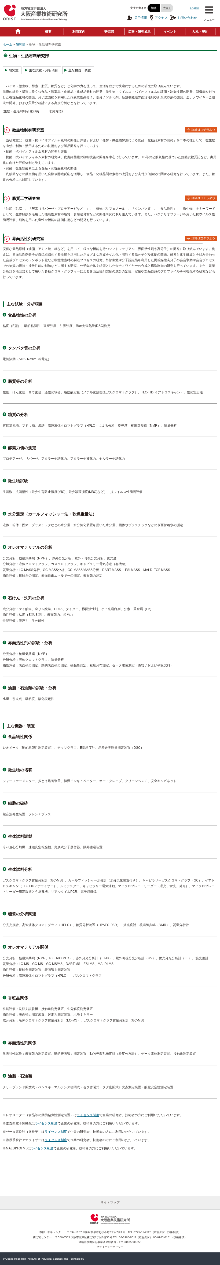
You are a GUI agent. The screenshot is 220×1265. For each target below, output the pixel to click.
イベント (170, 32)
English (194, 7)
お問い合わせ (187, 18)
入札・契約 (200, 32)
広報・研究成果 (139, 32)
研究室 (14, 70)
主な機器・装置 (79, 70)
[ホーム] (17, 31)
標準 (153, 7)
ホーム (7, 44)
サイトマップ (110, 1202)
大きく (167, 7)
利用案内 (78, 32)
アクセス (161, 18)
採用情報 (140, 18)
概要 (48, 32)
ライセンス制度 (88, 1115)
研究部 (109, 32)
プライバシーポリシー (110, 1246)
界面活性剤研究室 (28, 238)
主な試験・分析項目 (43, 70)
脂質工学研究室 (26, 198)
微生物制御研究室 (28, 130)
